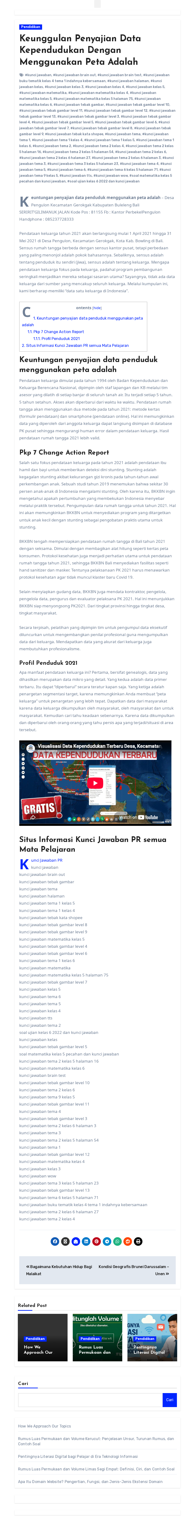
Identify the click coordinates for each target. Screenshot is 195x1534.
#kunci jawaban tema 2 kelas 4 (98, 146)
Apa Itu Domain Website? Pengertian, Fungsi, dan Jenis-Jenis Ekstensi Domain (90, 1481)
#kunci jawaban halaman (128, 81)
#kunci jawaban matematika (43, 93)
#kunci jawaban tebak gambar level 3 (88, 117)
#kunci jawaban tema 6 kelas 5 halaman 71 (122, 170)
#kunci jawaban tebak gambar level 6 (126, 122)
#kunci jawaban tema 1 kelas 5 (109, 140)
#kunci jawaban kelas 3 (64, 87)
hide (97, 307)
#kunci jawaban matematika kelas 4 (98, 93)
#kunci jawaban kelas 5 (145, 87)
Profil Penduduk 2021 (56, 338)
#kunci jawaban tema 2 (52, 146)
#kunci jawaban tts (75, 176)
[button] (97, 4)
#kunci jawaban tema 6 (66, 170)
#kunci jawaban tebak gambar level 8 (101, 128)
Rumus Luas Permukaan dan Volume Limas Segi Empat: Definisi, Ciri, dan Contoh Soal (96, 1469)
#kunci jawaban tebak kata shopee (74, 134)
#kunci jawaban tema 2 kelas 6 (140, 152)
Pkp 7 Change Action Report (56, 332)
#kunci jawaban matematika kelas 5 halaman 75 (93, 99)
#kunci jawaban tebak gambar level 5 (62, 122)
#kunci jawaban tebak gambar (79, 105)
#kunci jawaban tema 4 (139, 164)
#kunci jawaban (38, 75)
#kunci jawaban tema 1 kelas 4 (57, 140)
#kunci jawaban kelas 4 (104, 87)
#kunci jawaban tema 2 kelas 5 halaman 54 (78, 152)
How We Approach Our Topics (38, 1352)
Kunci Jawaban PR (47, 860)
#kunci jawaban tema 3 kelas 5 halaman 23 (82, 164)
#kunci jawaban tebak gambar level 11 (50, 111)
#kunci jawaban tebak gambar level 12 (115, 111)
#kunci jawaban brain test (119, 75)
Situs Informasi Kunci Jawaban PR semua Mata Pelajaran (75, 345)
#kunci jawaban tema (123, 134)
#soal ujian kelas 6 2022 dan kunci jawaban (103, 181)
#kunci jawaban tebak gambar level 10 (137, 105)
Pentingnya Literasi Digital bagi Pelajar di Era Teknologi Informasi (78, 1456)
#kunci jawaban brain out (74, 75)
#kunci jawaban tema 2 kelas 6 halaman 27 (54, 158)
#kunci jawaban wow (110, 176)
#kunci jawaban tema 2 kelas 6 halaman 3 (126, 158)
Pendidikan (30, 27)
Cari (23, 1383)
